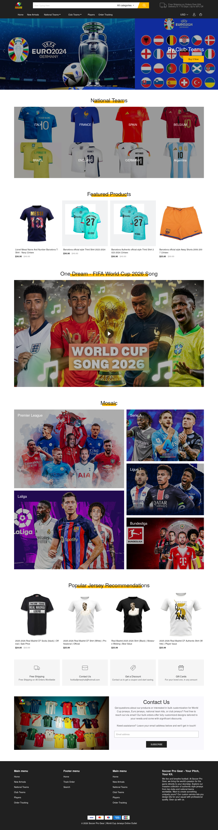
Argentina (180, 160)
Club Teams (74, 14)
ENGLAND (85, 160)
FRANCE (85, 124)
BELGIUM (180, 124)
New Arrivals (33, 14)
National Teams (51, 14)
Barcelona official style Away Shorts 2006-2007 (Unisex (180, 251)
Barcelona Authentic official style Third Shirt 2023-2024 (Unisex (132, 251)
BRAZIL (38, 160)
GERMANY (132, 160)
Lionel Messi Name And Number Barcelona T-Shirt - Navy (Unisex (36, 251)
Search (66, 786)
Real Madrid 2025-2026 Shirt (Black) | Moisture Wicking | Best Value (132, 642)
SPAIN (133, 124)
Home (20, 14)
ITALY (38, 124)
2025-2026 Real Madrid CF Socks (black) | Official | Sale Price (37, 642)
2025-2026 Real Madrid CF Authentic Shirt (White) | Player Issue (181, 642)
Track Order (69, 781)
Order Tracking (105, 14)
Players (91, 14)
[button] (4, 51)
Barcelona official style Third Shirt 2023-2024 (84, 249)
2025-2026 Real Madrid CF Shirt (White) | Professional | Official (84, 642)
